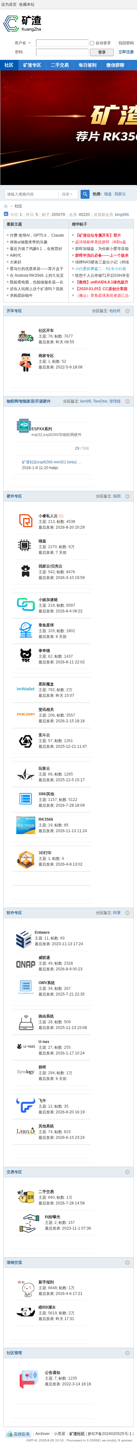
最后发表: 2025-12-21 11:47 (63, 746)
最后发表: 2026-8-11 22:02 (62, 662)
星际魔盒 (46, 684)
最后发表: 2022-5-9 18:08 (61, 367)
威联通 (44, 957)
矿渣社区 (5, 206)
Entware (42, 932)
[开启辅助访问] (135, 4)
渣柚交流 (14, 1262)
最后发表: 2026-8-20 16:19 (62, 1112)
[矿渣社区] (22, 24)
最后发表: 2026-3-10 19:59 (62, 577)
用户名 (20, 43)
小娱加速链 (48, 599)
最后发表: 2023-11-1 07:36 (68, 1228)
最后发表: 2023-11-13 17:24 (59, 944)
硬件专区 (14, 496)
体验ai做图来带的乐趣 (28, 242)
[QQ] (18, 1433)
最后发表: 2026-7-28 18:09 (62, 805)
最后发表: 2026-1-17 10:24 (62, 1053)
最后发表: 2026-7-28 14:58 (62, 1203)
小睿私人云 (48, 516)
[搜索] (85, 194)
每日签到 (88, 65)
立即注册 (126, 52)
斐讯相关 (46, 709)
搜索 (65, 194)
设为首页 (9, 4)
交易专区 (14, 1172)
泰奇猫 (44, 650)
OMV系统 (47, 983)
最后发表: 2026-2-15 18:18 (62, 721)
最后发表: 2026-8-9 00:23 (61, 969)
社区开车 (46, 330)
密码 (19, 52)
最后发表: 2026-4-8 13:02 (61, 864)
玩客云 (44, 768)
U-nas (44, 1041)
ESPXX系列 (42, 429)
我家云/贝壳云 (50, 566)
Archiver (42, 1433)
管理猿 (115, 401)
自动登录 (103, 43)
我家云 (120, 194)
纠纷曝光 (52, 1217)
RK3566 (46, 819)
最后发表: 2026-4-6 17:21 (61, 1293)
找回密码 (126, 43)
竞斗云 (44, 735)
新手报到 (46, 1282)
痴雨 (117, 496)
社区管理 (14, 1353)
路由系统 (46, 1016)
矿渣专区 (32, 65)
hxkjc (53, 468)
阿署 (117, 913)
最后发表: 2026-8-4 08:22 (61, 611)
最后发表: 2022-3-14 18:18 (68, 1384)
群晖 (42, 1067)
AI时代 (15, 255)
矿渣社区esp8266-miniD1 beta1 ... (51, 462)
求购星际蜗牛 (21, 295)
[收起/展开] (127, 311)
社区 (18, 206)
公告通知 (52, 1372)
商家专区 (46, 356)
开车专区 (14, 311)
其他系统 (46, 1126)
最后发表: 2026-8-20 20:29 (62, 527)
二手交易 (60, 65)
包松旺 (115, 311)
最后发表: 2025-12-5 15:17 (62, 780)
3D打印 (45, 853)
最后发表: (56, 342)
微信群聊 (115, 65)
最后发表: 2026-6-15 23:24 (62, 1137)
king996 (122, 214)
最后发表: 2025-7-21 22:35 (62, 994)
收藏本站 (26, 4)
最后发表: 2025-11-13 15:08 (63, 1027)
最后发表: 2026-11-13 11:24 (63, 831)
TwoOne (100, 401)
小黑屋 (59, 1433)
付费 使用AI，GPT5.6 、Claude (37, 235)
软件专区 (14, 913)
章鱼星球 (46, 625)
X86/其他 (46, 794)
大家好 (15, 262)
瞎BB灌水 (47, 1307)
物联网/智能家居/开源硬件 (29, 401)
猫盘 (108, 194)
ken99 (85, 401)
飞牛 (42, 1100)
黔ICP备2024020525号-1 (110, 1433)
